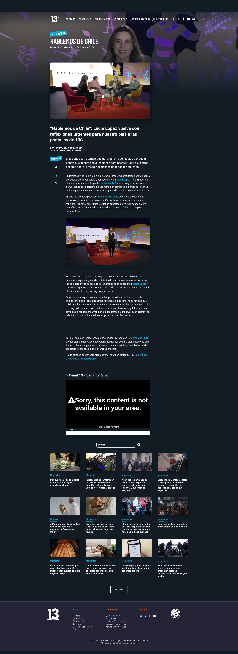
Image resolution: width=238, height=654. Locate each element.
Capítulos (77, 624)
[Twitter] (178, 19)
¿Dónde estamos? (140, 19)
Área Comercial (112, 618)
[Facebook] (183, 19)
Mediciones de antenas (116, 624)
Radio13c (163, 19)
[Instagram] (173, 19)
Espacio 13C (120, 19)
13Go (75, 629)
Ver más (119, 589)
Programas (85, 19)
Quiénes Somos (113, 616)
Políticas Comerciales (115, 621)
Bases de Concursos (82, 627)
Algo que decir (154, 19)
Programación (102, 19)
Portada (70, 19)
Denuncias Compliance (116, 627)
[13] (193, 19)
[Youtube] (188, 19)
